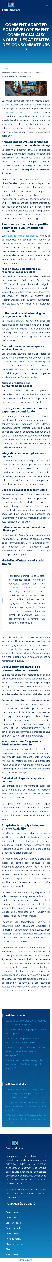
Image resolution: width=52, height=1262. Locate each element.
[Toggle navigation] (47, 6)
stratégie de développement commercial (23, 112)
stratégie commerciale (22, 587)
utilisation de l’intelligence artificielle (21, 235)
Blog (6, 69)
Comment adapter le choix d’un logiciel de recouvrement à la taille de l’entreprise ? (25, 1051)
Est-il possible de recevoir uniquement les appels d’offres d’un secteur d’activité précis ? (25, 1106)
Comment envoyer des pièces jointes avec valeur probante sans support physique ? (24, 1064)
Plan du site (26, 1260)
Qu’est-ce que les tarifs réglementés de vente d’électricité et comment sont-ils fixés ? (25, 1119)
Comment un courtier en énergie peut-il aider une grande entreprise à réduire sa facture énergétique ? (25, 1093)
